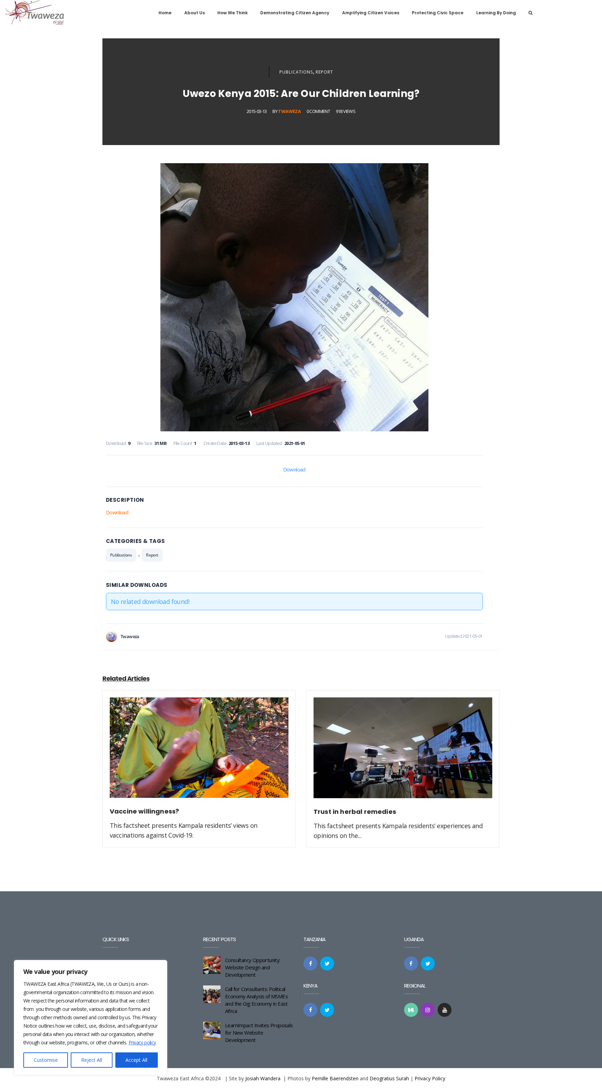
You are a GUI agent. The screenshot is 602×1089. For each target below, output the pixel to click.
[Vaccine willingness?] (199, 752)
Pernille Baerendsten (335, 1078)
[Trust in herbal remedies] (403, 752)
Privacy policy (142, 1042)
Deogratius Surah (389, 1078)
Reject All (91, 1060)
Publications (296, 72)
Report (324, 72)
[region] (90, 1017)
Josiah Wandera (262, 1078)
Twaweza (289, 111)
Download (294, 469)
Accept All (136, 1060)
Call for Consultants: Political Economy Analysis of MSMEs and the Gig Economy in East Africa (256, 999)
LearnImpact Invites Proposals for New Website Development (259, 1032)
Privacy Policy (430, 1078)
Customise (46, 1060)
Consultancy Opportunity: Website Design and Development (252, 967)
